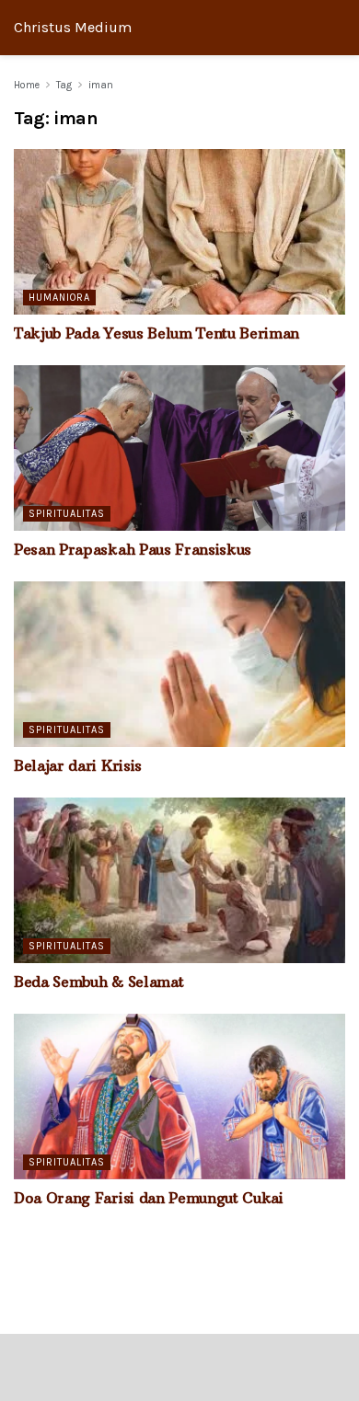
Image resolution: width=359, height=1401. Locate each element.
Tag (64, 85)
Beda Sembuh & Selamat (98, 981)
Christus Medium (73, 27)
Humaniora (59, 298)
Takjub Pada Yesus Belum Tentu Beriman (156, 333)
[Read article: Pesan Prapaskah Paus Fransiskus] (179, 448)
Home (27, 85)
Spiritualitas (67, 514)
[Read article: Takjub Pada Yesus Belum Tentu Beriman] (179, 232)
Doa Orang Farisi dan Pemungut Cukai (149, 1198)
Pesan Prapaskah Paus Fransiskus (132, 549)
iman (100, 85)
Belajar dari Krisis (78, 765)
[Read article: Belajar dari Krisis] (179, 664)
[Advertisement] (179, 1366)
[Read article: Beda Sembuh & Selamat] (179, 880)
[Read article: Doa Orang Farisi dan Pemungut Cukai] (179, 1096)
